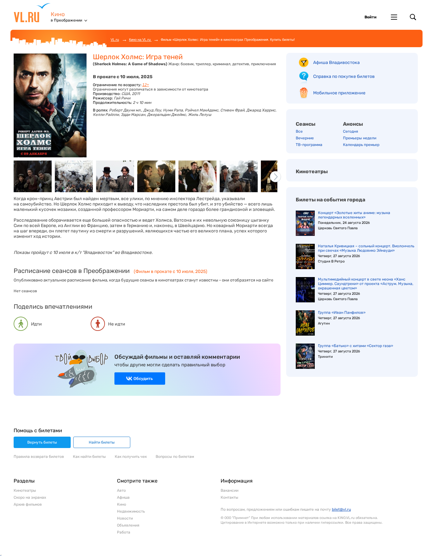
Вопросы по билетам (175, 456)
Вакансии (229, 490)
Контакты (229, 497)
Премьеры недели (359, 138)
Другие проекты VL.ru (394, 17)
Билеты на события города (330, 200)
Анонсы (353, 124)
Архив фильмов (28, 504)
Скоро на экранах (30, 497)
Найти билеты (102, 442)
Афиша (123, 497)
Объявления (128, 525)
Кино (58, 14)
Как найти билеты (89, 456)
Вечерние (305, 138)
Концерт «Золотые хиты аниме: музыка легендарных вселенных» (354, 215)
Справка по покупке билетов (344, 76)
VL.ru (32, 12)
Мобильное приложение (339, 93)
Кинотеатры (312, 171)
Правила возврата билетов (39, 456)
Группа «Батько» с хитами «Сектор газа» (355, 346)
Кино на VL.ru (140, 39)
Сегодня (350, 131)
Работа (123, 532)
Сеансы (305, 124)
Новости (125, 518)
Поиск (413, 17)
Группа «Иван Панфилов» (341, 312)
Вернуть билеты (42, 442)
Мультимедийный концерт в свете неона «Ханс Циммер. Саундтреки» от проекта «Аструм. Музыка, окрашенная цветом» (365, 283)
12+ (145, 85)
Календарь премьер (361, 144)
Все (299, 131)
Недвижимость (131, 511)
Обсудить (143, 378)
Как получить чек (131, 456)
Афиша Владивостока (336, 62)
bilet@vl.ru (341, 509)
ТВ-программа (309, 144)
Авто (121, 490)
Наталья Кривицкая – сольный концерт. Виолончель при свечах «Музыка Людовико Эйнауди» (366, 248)
